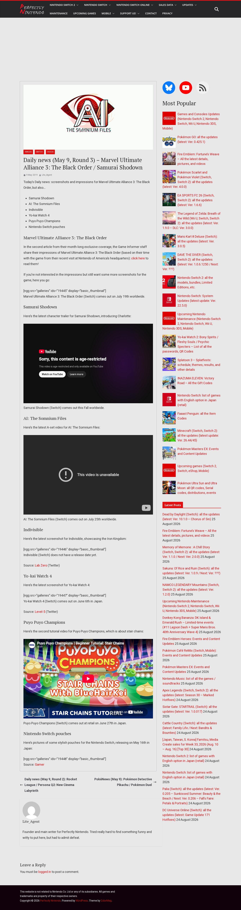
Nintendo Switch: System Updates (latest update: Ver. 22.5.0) (196, 300)
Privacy (167, 13)
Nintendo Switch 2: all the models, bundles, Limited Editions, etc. (195, 282)
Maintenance (59, 13)
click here (138, 258)
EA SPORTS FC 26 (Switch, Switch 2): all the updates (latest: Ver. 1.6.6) (195, 200)
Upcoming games (84, 13)
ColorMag (106, 900)
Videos (50, 152)
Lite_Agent (47, 175)
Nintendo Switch (95, 5)
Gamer (39, 764)
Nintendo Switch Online (133, 5)
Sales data (166, 5)
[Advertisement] (120, 44)
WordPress (82, 900)
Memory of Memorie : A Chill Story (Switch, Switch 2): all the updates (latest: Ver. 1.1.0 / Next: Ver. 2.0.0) (191, 552)
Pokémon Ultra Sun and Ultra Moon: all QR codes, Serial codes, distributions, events (197, 488)
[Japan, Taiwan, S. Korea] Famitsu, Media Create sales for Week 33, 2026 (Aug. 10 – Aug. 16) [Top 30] (190, 744)
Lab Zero (41, 565)
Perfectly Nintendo (50, 900)
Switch (39, 152)
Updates (187, 5)
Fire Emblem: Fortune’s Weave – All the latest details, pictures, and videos (198, 159)
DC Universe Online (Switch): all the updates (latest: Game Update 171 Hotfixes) (186, 814)
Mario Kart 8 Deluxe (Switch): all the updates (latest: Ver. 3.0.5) (197, 241)
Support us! (128, 13)
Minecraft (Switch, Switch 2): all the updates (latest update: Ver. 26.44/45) (198, 435)
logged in (44, 872)
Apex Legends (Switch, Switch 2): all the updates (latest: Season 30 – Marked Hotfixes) (190, 695)
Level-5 (40, 611)
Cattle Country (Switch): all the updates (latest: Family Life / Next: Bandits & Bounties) (189, 728)
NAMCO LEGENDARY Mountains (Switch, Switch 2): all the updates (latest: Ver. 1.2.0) (190, 589)
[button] (77, 4)
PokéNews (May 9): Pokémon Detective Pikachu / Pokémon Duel (123, 782)
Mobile (106, 13)
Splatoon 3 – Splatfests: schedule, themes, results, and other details (198, 364)
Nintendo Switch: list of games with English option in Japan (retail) (199, 400)
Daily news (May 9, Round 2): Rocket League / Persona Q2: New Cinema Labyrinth (51, 784)
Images (28, 152)
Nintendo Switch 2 (62, 5)
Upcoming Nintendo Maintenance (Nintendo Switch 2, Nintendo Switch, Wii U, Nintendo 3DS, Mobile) (190, 606)
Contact (151, 13)
